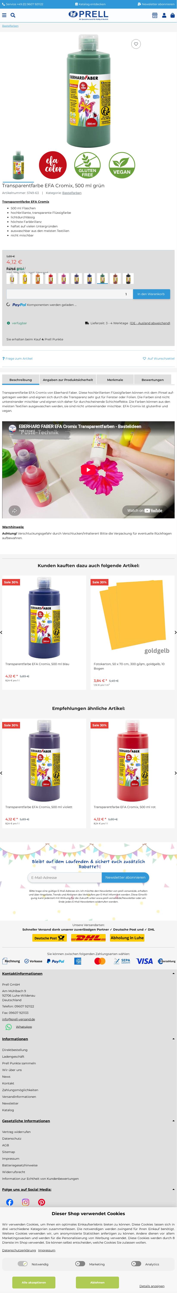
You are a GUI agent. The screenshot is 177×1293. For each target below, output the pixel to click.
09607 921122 (24, 1006)
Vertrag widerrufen (16, 1132)
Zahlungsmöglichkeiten (20, 1090)
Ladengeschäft (13, 1057)
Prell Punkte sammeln (19, 1063)
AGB (5, 1145)
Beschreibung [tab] (20, 380)
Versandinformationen (19, 1097)
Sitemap (8, 1152)
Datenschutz (11, 1138)
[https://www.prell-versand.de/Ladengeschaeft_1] (155, 15)
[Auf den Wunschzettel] (136, 44)
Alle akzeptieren (34, 1282)
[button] (164, 15)
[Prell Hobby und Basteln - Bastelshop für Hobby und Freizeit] (88, 15)
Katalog (8, 1110)
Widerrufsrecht (13, 1172)
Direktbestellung (15, 1050)
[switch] (23, 1263)
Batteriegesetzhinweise (20, 1165)
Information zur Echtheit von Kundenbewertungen (40, 1179)
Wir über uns (12, 1070)
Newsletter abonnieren (125, 877)
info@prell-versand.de (18, 1019)
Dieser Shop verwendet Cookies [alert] (88, 1213)
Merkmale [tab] (115, 380)
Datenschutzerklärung (19, 1250)
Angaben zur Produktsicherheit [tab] (68, 380)
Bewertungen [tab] (153, 380)
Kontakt (8, 1083)
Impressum (10, 1159)
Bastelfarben (71, 193)
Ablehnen (97, 1282)
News (6, 1077)
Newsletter (10, 1103)
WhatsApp (24, 1027)
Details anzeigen (151, 1286)
